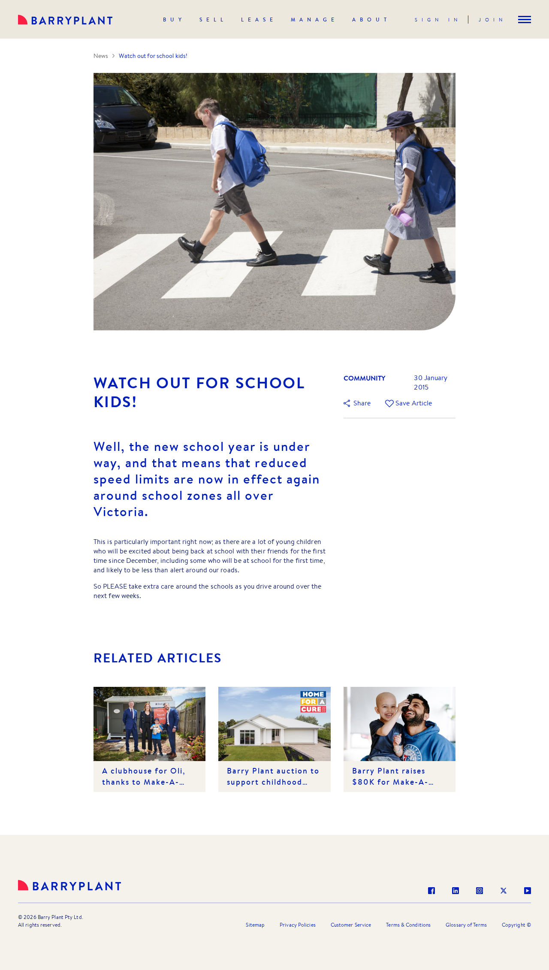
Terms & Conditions (408, 925)
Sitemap (255, 925)
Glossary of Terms (466, 925)
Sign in (438, 20)
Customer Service (351, 925)
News (101, 56)
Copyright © (516, 925)
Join (493, 20)
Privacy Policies (298, 925)
